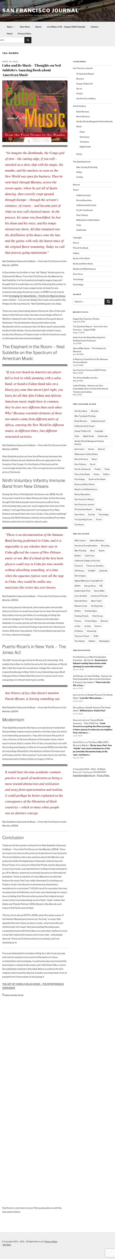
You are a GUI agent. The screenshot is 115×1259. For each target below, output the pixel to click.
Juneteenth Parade (99, 596)
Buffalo (77, 555)
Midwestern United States (88, 220)
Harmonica (85, 137)
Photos (79, 93)
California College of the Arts (87, 560)
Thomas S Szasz (81, 636)
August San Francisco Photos (86, 319)
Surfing (79, 177)
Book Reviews (82, 111)
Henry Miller (99, 591)
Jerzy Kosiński (80, 596)
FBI (101, 586)
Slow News (25, 27)
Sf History (78, 631)
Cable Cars (90, 555)
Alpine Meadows (96, 540)
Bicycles (80, 78)
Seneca (97, 626)
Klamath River (80, 601)
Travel (76, 190)
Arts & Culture (79, 106)
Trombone (84, 142)
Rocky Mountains (84, 200)
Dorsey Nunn (90, 586)
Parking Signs (91, 611)
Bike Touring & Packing (86, 167)
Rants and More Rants (83, 263)
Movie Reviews (83, 116)
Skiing (79, 172)
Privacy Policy (24, 33)
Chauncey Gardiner (95, 565)
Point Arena (97, 616)
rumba (77, 626)
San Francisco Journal (40, 10)
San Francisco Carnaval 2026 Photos (89, 370)
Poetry (79, 154)
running (87, 626)
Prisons (77, 621)
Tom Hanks (79, 641)
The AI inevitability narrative (85, 378)
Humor (38, 27)
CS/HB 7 (92, 570)
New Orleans (82, 215)
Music (79, 126)
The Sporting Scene (82, 161)
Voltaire (91, 641)
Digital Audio (85, 146)
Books (101, 550)
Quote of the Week (81, 258)
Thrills (95, 636)
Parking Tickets (81, 616)
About (9, 33)
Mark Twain (96, 601)
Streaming (91, 631)
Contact (94, 27)
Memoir (76, 184)
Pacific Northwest (84, 210)
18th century (80, 540)
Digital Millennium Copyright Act (88, 581)
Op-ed (79, 88)
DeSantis (103, 570)
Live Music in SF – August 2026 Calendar (66, 27)
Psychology (78, 284)
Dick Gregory (80, 575)
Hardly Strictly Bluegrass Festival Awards (94, 121)
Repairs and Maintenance (84, 269)
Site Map (7, 1245)
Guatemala (81, 230)
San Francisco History (86, 98)
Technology (78, 279)
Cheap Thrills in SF (84, 84)
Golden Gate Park (82, 591)
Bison (92, 550)
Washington (104, 641)
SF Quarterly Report (85, 74)
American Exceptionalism (85, 545)
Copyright (77, 237)
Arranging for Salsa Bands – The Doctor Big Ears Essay (37, 296)
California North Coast (86, 205)
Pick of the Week (80, 248)
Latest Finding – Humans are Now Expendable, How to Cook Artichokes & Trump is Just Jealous (90, 388)
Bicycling (105, 545)
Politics (76, 253)
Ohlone (77, 611)
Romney (104, 621)
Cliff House (79, 570)
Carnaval (78, 565)
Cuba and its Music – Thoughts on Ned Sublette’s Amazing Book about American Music (31, 70)
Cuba (78, 225)
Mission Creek (80, 606)
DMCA (77, 586)
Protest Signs (91, 621)
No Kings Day (97, 606)
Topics (10, 27)
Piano (82, 132)
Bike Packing (80, 550)
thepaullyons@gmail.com (84, 775)
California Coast (83, 195)
